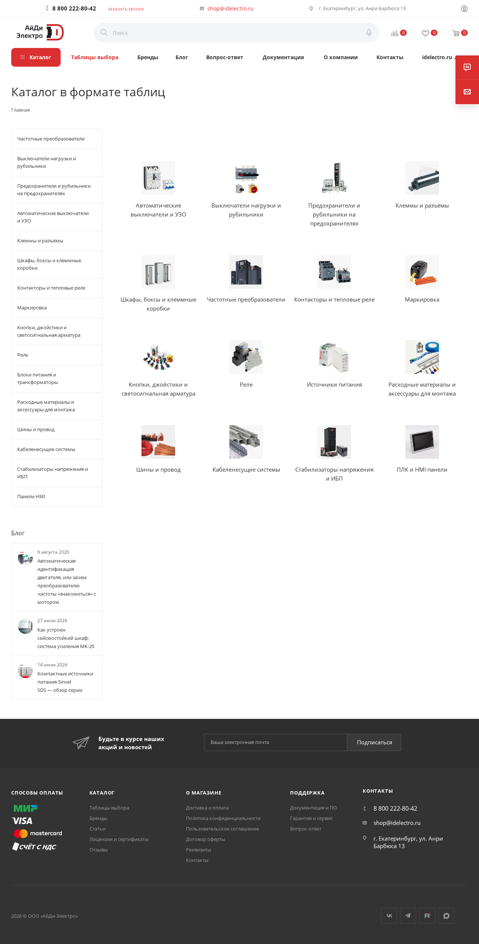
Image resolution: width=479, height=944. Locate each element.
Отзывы (98, 849)
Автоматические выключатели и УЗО (158, 210)
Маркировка (422, 299)
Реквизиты (198, 849)
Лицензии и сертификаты (119, 839)
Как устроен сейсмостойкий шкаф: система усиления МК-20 (65, 638)
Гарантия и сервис (311, 818)
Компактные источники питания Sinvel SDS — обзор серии (65, 681)
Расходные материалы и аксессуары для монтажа (422, 389)
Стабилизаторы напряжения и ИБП (334, 474)
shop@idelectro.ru (230, 8)
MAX (446, 916)
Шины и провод (158, 469)
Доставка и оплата (207, 807)
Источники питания (334, 384)
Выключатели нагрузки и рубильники (246, 210)
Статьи (97, 828)
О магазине (203, 792)
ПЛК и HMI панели (422, 469)
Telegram (408, 916)
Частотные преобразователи (246, 299)
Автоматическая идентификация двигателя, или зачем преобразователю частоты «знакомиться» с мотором (66, 582)
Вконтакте (389, 916)
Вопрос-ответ (305, 828)
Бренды (98, 818)
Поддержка (307, 792)
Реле (246, 384)
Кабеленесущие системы (246, 469)
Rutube (427, 916)
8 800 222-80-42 (74, 8)
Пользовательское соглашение (222, 828)
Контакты (197, 860)
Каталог (102, 792)
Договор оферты (205, 839)
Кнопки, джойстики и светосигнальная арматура (158, 389)
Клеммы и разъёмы (422, 205)
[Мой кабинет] (464, 9)
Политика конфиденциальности (223, 818)
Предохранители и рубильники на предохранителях (334, 214)
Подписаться (374, 742)
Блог (18, 533)
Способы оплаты (37, 792)
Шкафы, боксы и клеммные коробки (158, 304)
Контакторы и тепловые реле (334, 299)
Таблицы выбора (109, 807)
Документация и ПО (313, 807)
